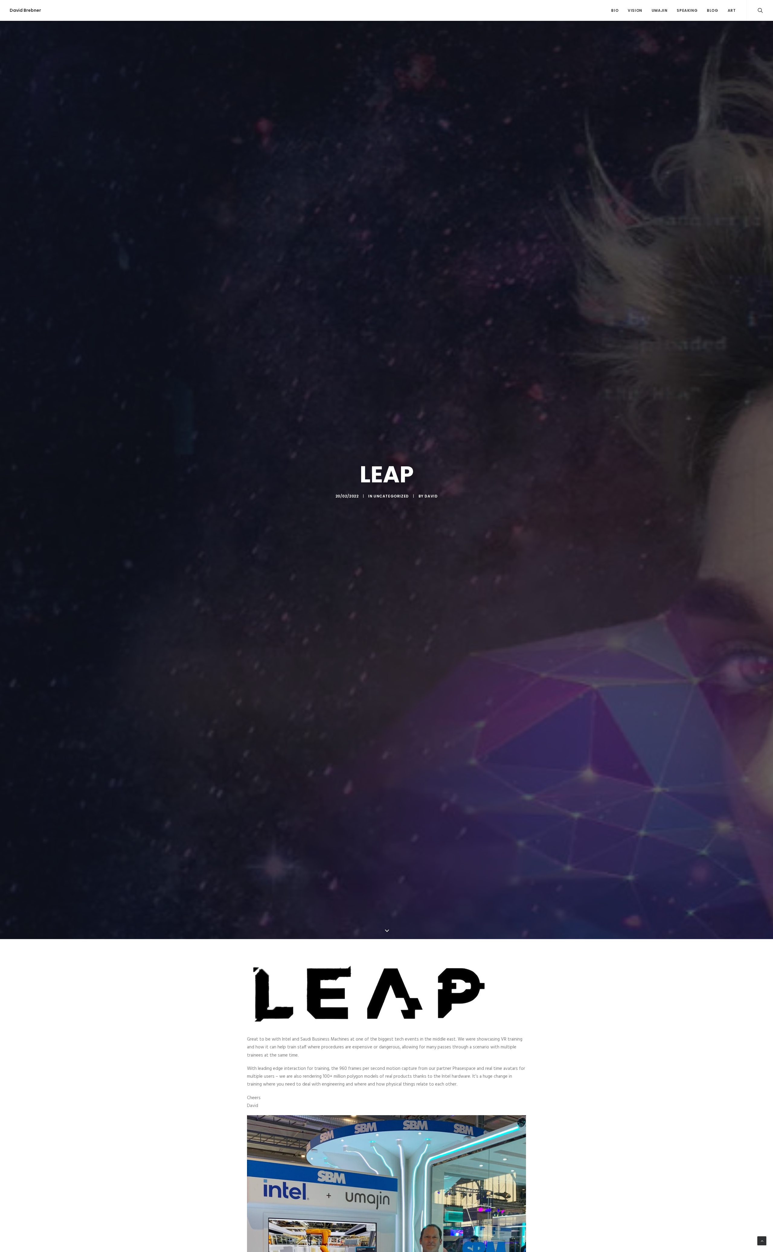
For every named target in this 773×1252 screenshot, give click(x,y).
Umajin (660, 10)
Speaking (687, 10)
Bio (614, 10)
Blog (712, 10)
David (431, 496)
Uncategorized (391, 496)
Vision (635, 10)
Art (732, 10)
